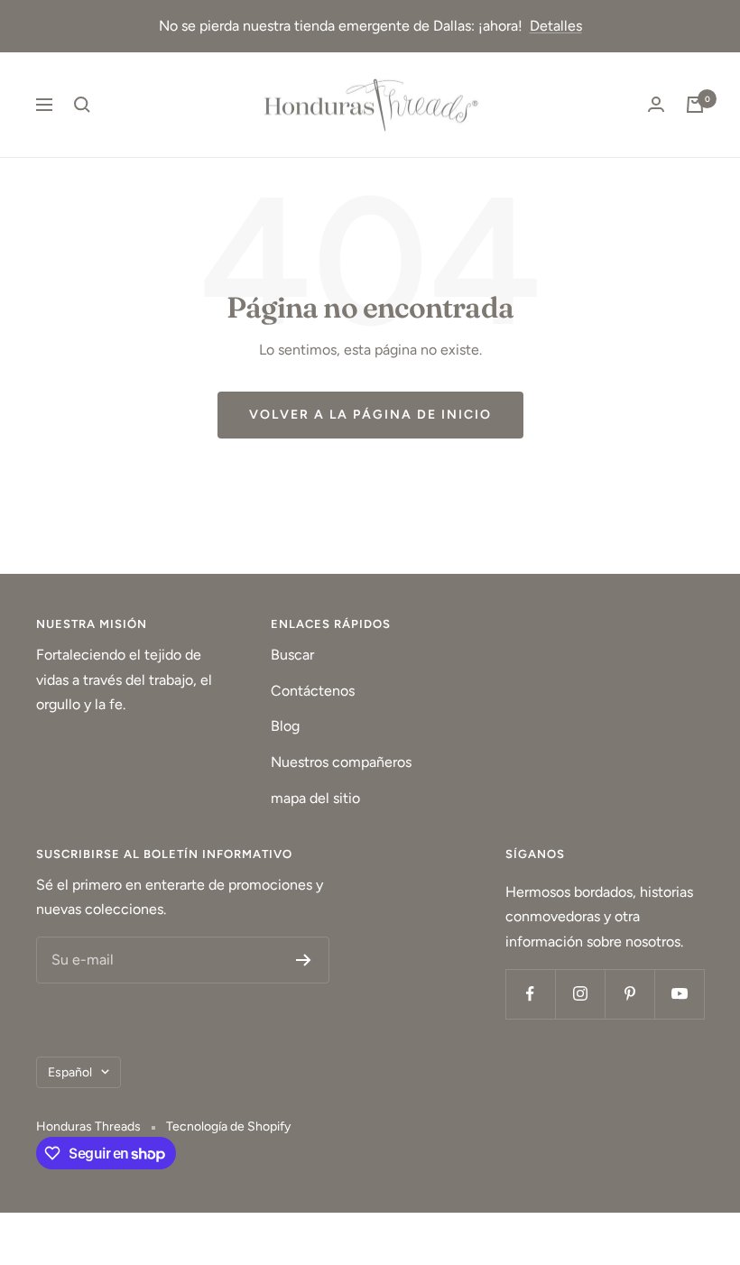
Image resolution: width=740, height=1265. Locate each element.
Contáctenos (313, 690)
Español (70, 1072)
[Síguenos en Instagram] (580, 994)
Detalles (556, 25)
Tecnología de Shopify (228, 1126)
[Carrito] (695, 105)
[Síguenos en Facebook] (530, 994)
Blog (285, 725)
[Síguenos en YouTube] (679, 994)
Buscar (292, 654)
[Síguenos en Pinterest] (629, 994)
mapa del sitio (315, 798)
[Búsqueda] (82, 105)
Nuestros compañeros (341, 762)
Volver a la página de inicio (370, 414)
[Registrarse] (303, 960)
